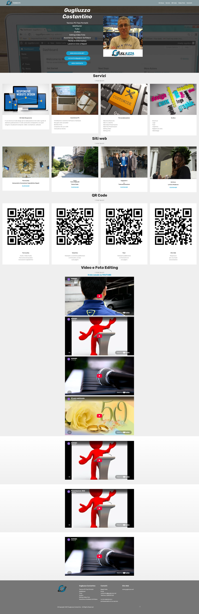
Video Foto (181, 3)
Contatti (189, 3)
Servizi (168, 3)
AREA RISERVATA (77, 63)
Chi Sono (161, 3)
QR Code (174, 3)
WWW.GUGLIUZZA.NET (77, 53)
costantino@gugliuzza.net (77, 58)
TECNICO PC (17, 3)
